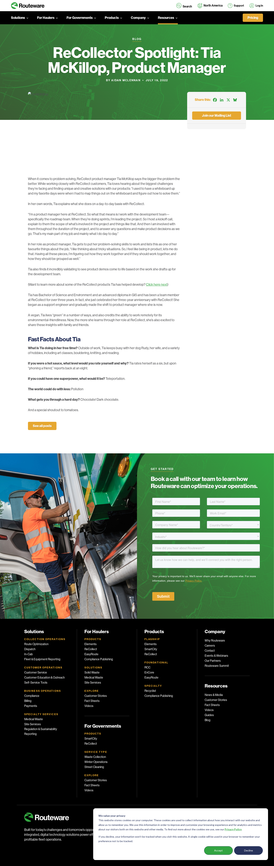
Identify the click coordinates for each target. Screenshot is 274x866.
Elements (90, 644)
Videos (88, 706)
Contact (210, 650)
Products (112, 18)
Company (138, 18)
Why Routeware (215, 640)
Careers (210, 645)
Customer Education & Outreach (44, 677)
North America (213, 5)
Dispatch (29, 649)
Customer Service (35, 672)
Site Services (32, 724)
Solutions (18, 18)
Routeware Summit (217, 666)
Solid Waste (92, 672)
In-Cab (28, 654)
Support (239, 5)
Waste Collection (95, 757)
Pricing (253, 18)
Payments (30, 706)
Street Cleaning (94, 767)
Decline (248, 850)
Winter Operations (96, 762)
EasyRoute (91, 654)
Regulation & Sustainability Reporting (40, 731)
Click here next (156, 284)
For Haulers (45, 18)
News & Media (214, 695)
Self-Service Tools (35, 682)
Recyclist (150, 691)
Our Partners (213, 660)
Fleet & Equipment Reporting (42, 659)
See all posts (42, 426)
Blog (207, 720)
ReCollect (90, 649)
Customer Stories (95, 696)
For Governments (80, 18)
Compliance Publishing (98, 659)
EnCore (149, 672)
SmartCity (90, 738)
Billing (28, 701)
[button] (184, 5)
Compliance (31, 696)
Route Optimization (36, 644)
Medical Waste (33, 719)
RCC (147, 667)
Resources (166, 18)
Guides (209, 715)
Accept (218, 850)
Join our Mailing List (216, 116)
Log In (259, 5)
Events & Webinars (216, 655)
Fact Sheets (92, 701)
